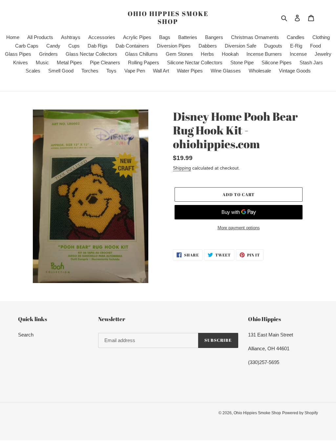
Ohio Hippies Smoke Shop (168, 18)
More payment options (239, 227)
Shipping (182, 168)
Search (25, 334)
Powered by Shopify (300, 413)
